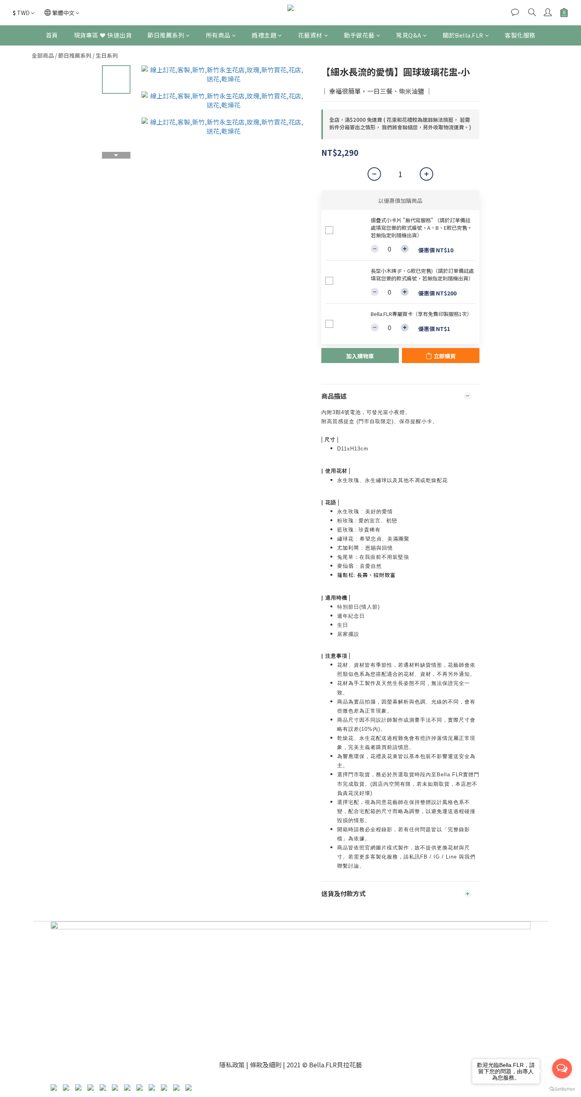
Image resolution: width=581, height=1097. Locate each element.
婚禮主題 (264, 35)
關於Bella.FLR (463, 35)
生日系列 (107, 55)
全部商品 (43, 55)
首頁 (52, 35)
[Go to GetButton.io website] (562, 1089)
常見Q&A (408, 35)
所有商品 (218, 35)
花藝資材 (310, 35)
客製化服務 (520, 35)
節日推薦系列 (165, 35)
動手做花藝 (359, 35)
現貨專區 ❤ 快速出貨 (103, 35)
